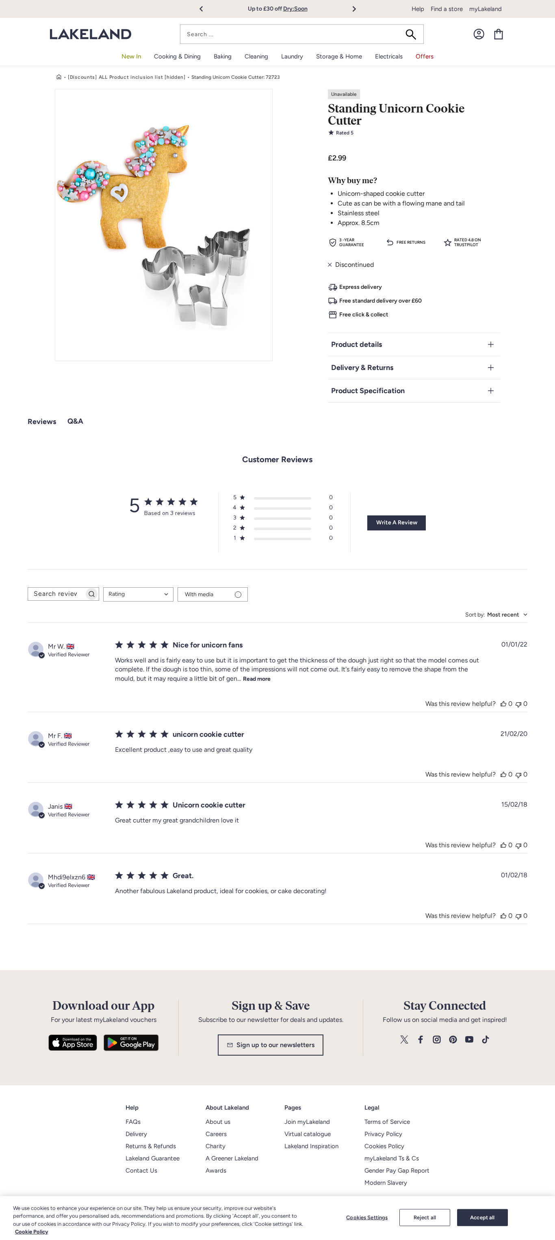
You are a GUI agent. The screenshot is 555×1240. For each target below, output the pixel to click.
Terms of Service (387, 1121)
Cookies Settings (367, 1217)
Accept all (482, 1217)
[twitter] (404, 1039)
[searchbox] (56, 594)
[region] (277, 1218)
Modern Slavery (385, 1182)
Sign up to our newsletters (275, 1045)
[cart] (498, 34)
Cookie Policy (31, 1232)
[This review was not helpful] (518, 704)
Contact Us (141, 1170)
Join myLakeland (307, 1121)
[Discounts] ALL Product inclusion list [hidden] (127, 77)
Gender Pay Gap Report (396, 1170)
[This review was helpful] (503, 704)
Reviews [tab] (42, 421)
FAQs (133, 1121)
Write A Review (396, 522)
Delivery (136, 1134)
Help (418, 9)
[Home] (59, 77)
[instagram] (437, 1039)
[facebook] (420, 1039)
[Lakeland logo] (90, 34)
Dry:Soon (295, 8)
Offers (425, 56)
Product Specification (368, 390)
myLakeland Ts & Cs (391, 1158)
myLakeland (485, 9)
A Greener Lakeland (232, 1158)
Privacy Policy (383, 1134)
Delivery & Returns (362, 367)
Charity (215, 1146)
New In (131, 56)
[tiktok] (485, 1039)
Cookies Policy (384, 1146)
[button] (205, 9)
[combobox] (302, 34)
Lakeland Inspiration (311, 1146)
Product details (356, 344)
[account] (479, 34)
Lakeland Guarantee (153, 1158)
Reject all (425, 1217)
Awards (216, 1170)
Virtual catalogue (307, 1134)
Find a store (447, 9)
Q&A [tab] (75, 421)
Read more (257, 678)
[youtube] (469, 1039)
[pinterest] (453, 1039)
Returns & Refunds (151, 1146)
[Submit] (413, 34)
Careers (216, 1134)
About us (218, 1121)
